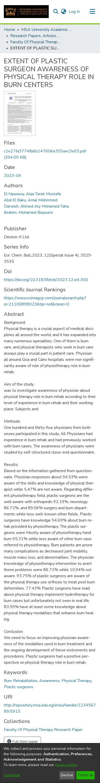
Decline (67, 775)
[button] (26, 11)
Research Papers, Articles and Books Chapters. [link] (36, 36)
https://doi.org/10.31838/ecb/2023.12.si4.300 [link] (46, 280)
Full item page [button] (24, 741)
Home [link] (9, 29)
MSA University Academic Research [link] (47, 29)
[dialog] (50, 763)
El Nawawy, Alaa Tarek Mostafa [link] (32, 194)
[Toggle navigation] (92, 11)
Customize (12, 775)
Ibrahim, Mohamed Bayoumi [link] (28, 212)
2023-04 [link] (12, 175)
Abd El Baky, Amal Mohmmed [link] (30, 200)
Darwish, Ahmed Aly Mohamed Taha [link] (36, 206)
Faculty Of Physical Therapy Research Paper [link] (36, 42)
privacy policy (66, 764)
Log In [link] (74, 11)
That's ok (85, 775)
